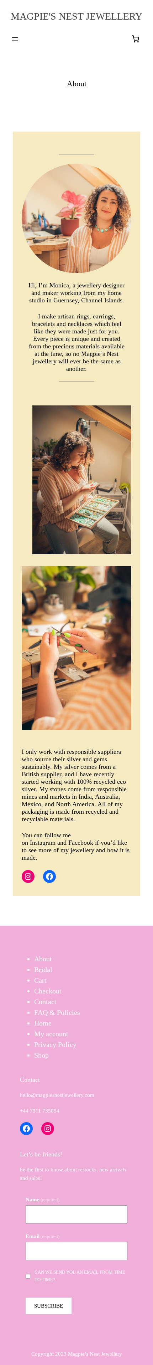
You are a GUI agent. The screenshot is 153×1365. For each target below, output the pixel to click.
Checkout (48, 991)
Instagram (43, 842)
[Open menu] (15, 39)
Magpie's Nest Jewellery (76, 16)
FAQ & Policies (57, 1012)
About (43, 959)
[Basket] (136, 39)
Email (42, 1236)
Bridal (43, 969)
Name (42, 1199)
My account (51, 1034)
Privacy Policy (55, 1044)
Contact (45, 1002)
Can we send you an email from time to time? (80, 1275)
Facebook (81, 842)
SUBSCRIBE (48, 1306)
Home (43, 1023)
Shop (41, 1055)
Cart (40, 980)
